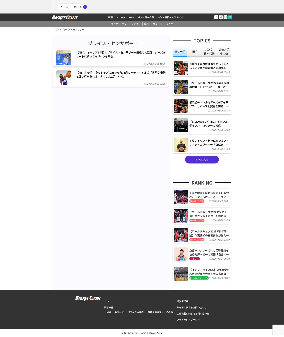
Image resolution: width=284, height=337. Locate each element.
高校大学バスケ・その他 (160, 312)
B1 (194, 258)
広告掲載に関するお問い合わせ (193, 313)
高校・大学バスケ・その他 (199, 278)
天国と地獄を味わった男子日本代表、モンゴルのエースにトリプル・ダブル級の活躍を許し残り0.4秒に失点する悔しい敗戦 (209, 195)
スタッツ (157, 24)
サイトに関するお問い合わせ (192, 307)
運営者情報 (182, 301)
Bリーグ (121, 17)
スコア (114, 24)
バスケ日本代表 (146, 17)
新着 (110, 17)
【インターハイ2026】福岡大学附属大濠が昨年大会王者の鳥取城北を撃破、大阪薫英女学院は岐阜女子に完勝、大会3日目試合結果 (209, 272)
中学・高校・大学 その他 (171, 17)
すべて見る (202, 160)
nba (194, 51)
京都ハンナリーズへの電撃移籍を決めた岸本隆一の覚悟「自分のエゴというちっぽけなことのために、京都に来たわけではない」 (209, 252)
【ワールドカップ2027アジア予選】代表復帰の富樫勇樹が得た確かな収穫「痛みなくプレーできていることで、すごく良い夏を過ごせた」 (209, 233)
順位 (146, 24)
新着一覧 (108, 307)
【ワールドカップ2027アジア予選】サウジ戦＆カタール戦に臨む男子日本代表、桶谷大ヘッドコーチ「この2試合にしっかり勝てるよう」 (209, 214)
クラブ (169, 24)
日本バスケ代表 (197, 201)
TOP (106, 301)
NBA (131, 17)
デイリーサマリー (131, 24)
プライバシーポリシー (188, 319)
